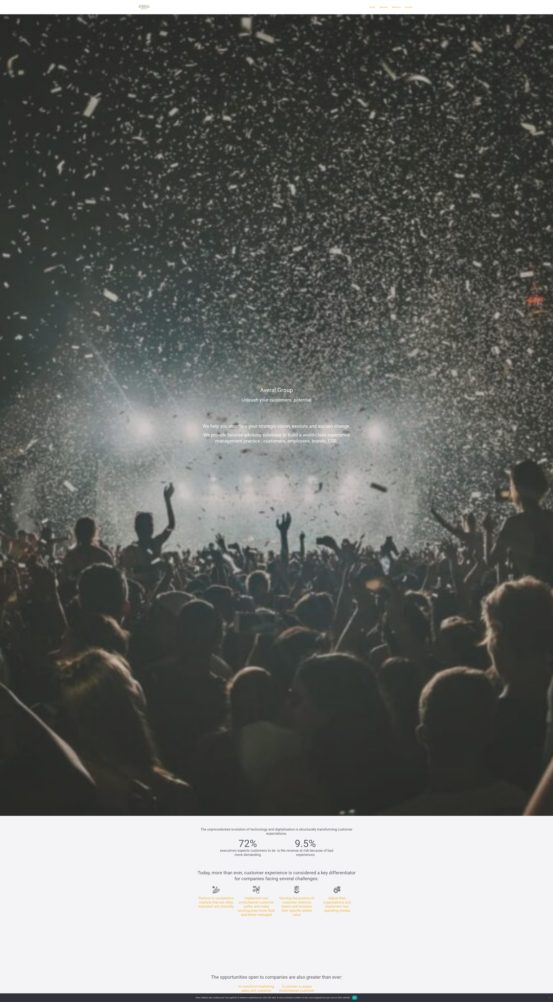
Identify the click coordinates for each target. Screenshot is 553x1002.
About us (396, 7)
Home (372, 7)
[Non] (549, 997)
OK (354, 997)
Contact (409, 7)
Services (383, 7)
